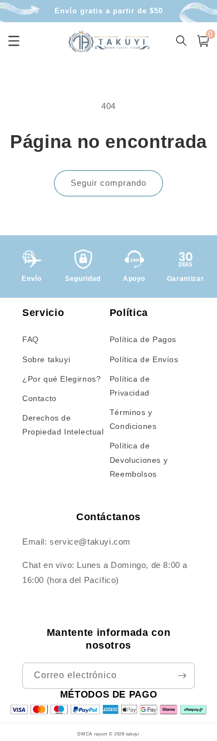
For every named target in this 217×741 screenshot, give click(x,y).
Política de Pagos (143, 339)
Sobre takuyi (46, 359)
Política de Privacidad (130, 385)
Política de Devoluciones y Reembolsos (138, 459)
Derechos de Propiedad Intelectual (63, 424)
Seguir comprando (108, 182)
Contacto (39, 398)
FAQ (30, 339)
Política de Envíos (144, 359)
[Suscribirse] (182, 676)
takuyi (133, 734)
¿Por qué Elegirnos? (61, 378)
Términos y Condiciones (133, 419)
